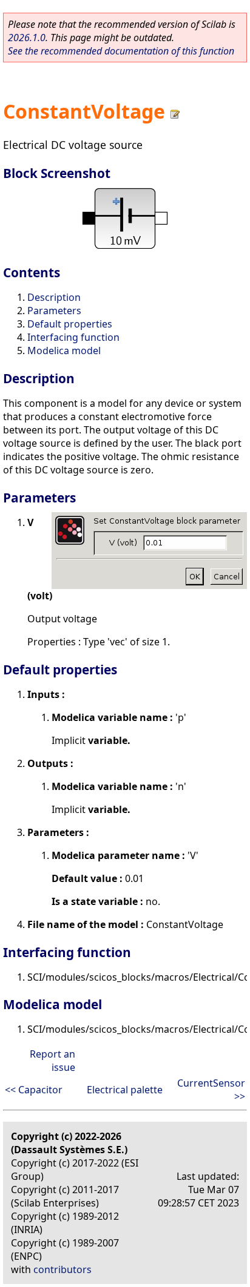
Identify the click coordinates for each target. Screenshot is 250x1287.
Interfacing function (73, 337)
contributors (62, 1269)
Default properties (69, 324)
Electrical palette (125, 1089)
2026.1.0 (27, 37)
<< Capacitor (33, 1089)
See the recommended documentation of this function (121, 51)
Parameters (54, 310)
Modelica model (64, 350)
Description (54, 297)
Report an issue (52, 1060)
